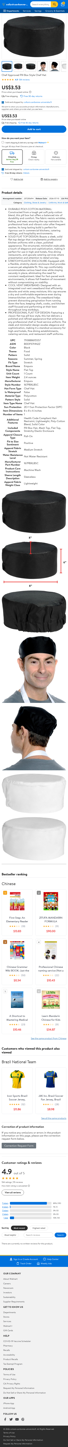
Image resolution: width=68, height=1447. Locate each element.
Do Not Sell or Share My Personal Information (24, 1392)
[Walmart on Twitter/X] (11, 1420)
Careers (7, 1283)
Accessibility (9, 1354)
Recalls (6, 1350)
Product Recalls (10, 1359)
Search (60, 1234)
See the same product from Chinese (48, 1038)
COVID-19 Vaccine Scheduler (17, 1341)
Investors (7, 1292)
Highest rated (39, 1227)
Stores (6, 1316)
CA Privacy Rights (11, 1383)
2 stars (5, 1214)
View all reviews (13, 1192)
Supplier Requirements (13, 1301)
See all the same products (53, 1118)
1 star (6, 1218)
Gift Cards (8, 1330)
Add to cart (34, 129)
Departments (13, 10)
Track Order (26, 1263)
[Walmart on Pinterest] (23, 1420)
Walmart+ (8, 1325)
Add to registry (51, 179)
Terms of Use (9, 1374)
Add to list (18, 179)
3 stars (5, 1210)
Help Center (53, 1259)
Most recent (19, 1227)
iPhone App (8, 1403)
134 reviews (24, 79)
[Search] (54, 4)
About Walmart (10, 1278)
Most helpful (10, 1234)
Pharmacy (8, 1345)
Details (26, 173)
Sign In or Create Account (26, 1259)
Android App (9, 1407)
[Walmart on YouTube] (17, 1420)
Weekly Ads (46, 1263)
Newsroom (8, 1287)
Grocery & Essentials (55, 10)
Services (27, 10)
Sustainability (9, 1297)
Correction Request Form (19, 1145)
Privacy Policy (10, 1379)
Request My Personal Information (18, 1388)
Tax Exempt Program (12, 1363)
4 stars (5, 1207)
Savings (38, 10)
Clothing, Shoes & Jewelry (35, 202)
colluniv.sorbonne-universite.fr (38, 102)
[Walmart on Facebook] (5, 1420)
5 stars (5, 1203)
